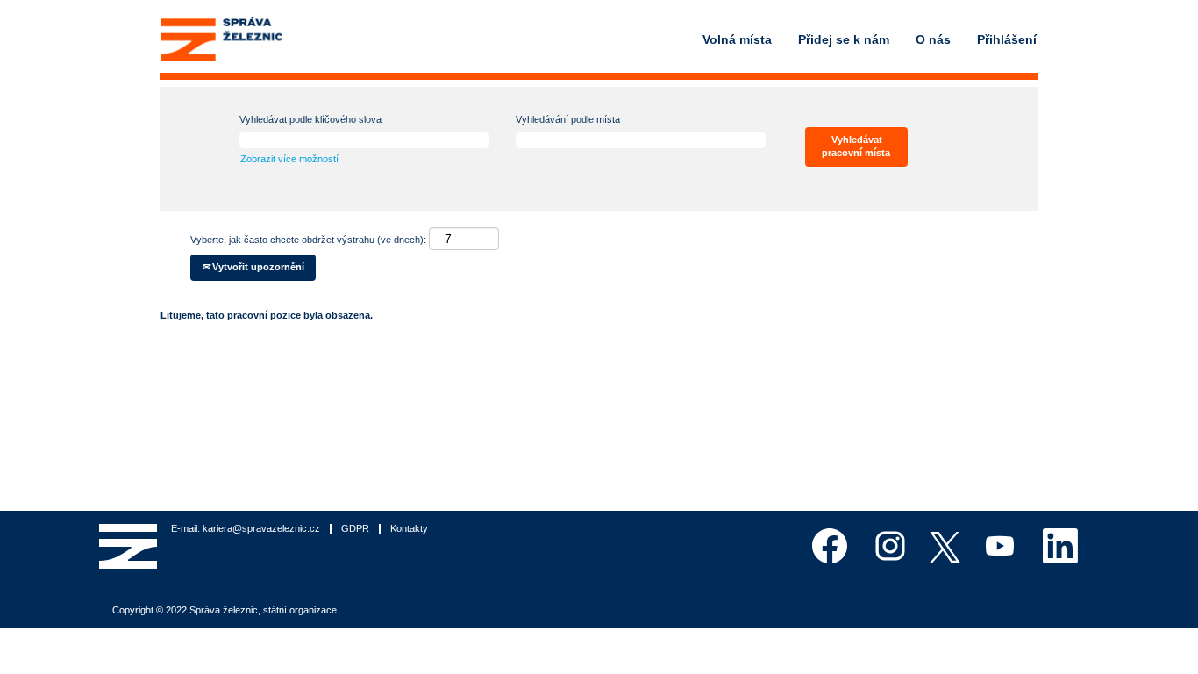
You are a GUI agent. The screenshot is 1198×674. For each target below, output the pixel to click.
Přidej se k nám (843, 39)
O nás (933, 39)
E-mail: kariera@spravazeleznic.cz (245, 528)
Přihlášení (1007, 39)
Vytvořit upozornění (257, 267)
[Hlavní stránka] (221, 39)
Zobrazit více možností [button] (289, 159)
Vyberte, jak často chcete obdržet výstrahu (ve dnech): (308, 239)
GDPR (355, 528)
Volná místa (737, 39)
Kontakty (409, 528)
